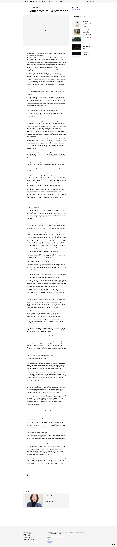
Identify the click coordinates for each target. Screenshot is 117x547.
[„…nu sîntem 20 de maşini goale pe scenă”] (76, 44)
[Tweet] (112, 544)
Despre (60, 1)
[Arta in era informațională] (76, 52)
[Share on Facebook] (29, 475)
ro (93, 1)
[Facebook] (114, 544)
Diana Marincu (36, 7)
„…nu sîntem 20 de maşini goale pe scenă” (87, 46)
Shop (56, 1)
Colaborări (50, 1)
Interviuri (79, 9)
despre (31, 539)
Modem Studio (82, 532)
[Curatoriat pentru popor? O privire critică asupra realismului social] (77, 29)
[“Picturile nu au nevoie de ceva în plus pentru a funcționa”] (77, 21)
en (90, 1)
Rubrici (43, 1)
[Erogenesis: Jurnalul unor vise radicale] (76, 37)
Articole (38, 1)
